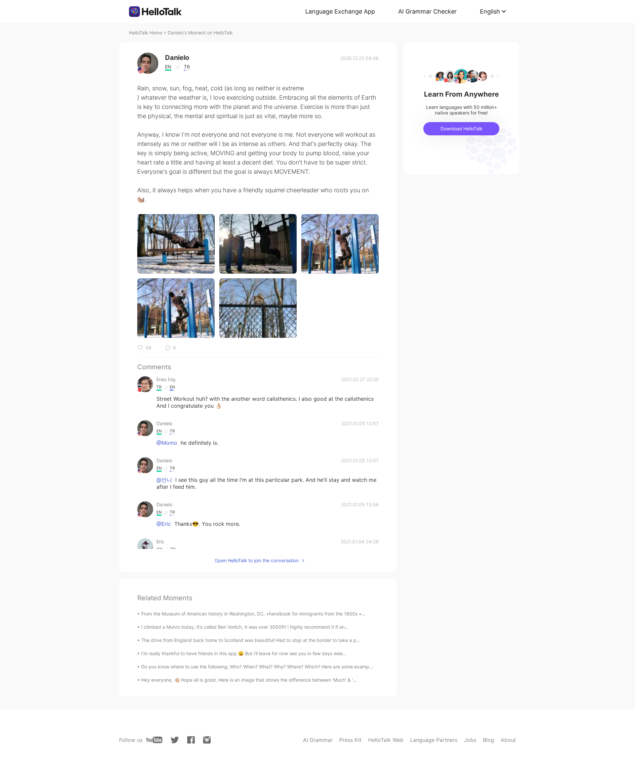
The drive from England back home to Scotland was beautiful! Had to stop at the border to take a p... (250, 640)
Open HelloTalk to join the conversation (257, 560)
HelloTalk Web (385, 740)
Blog (488, 740)
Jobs (470, 740)
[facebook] (191, 740)
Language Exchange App (340, 11)
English (490, 11)
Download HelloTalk (462, 128)
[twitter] (175, 740)
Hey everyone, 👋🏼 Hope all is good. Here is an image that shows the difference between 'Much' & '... (249, 680)
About (508, 740)
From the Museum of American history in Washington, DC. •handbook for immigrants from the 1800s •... (253, 613)
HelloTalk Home (145, 32)
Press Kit (350, 740)
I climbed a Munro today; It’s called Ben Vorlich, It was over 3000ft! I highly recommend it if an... (245, 627)
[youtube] (154, 740)
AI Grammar (318, 740)
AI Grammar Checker (427, 11)
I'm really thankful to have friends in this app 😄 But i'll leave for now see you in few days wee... (244, 653)
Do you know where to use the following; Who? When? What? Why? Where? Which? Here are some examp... (257, 666)
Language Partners (433, 740)
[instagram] (207, 740)
